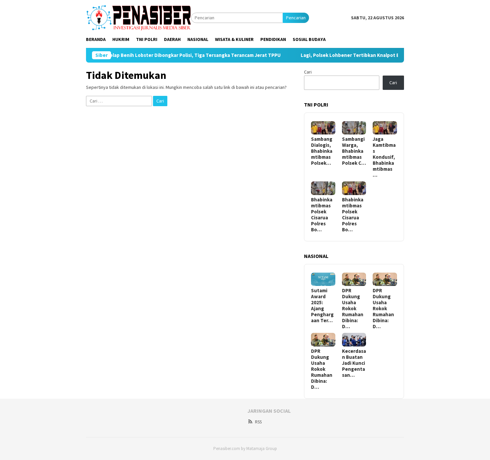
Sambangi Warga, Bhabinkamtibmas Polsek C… (354, 151)
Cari (308, 72)
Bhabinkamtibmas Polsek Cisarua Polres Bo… (321, 215)
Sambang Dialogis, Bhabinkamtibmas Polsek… (321, 151)
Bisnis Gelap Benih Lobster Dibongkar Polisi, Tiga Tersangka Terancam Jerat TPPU (174, 55)
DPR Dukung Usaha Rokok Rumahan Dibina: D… (352, 309)
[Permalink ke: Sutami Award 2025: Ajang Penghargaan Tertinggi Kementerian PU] (323, 279)
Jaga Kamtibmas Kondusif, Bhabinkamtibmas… (384, 157)
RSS (258, 422)
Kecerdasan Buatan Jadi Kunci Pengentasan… (354, 363)
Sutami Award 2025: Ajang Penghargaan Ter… (322, 306)
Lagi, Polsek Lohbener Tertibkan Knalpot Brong (343, 55)
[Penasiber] (138, 17)
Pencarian (296, 18)
